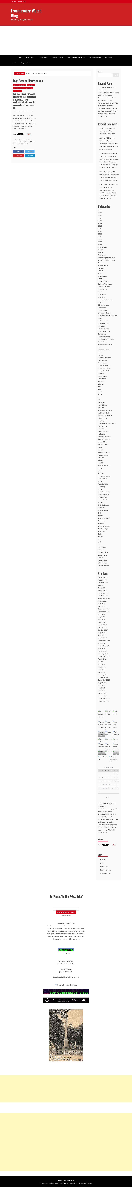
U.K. (20, 91)
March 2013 (102, 693)
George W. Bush (103, 371)
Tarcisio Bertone (103, 518)
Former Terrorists (20, 140)
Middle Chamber (57, 57)
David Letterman (104, 331)
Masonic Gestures (104, 437)
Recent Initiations (95, 57)
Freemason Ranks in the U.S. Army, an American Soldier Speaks (108, 164)
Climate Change (103, 305)
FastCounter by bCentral (66, 964)
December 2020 (103, 609)
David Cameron (103, 329)
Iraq (99, 389)
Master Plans (102, 442)
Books (100, 273)
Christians (101, 297)
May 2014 (101, 667)
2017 (100, 231)
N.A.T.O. (100, 463)
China (100, 292)
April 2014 (101, 669)
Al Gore (100, 250)
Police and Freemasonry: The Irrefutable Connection (107, 131)
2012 (15, 85)
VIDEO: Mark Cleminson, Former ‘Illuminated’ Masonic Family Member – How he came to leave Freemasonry (108, 143)
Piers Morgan (102, 479)
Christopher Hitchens (105, 300)
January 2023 (102, 580)
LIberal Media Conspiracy (106, 423)
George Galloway (104, 365)
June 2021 (101, 604)
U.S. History (102, 547)
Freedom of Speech (105, 358)
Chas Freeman (103, 289)
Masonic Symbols (104, 439)
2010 (100, 213)
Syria (99, 513)
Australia (101, 263)
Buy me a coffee (27, 63)
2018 (100, 234)
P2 (99, 471)
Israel (100, 394)
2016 (100, 229)
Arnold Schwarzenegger (106, 260)
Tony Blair (101, 531)
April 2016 (101, 643)
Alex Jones (101, 255)
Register (103, 859)
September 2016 (104, 641)
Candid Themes (86, 1183)
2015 (100, 226)
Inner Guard (30, 57)
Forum (15, 63)
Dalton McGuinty (104, 323)
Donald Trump (103, 342)
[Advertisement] (66, 40)
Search (100, 72)
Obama (100, 468)
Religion (100, 489)
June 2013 (101, 688)
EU (99, 347)
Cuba (100, 318)
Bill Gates (101, 271)
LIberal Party (102, 426)
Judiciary (101, 408)
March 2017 (102, 638)
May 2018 (101, 622)
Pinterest (18, 156)
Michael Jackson (103, 455)
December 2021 (103, 593)
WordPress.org (105, 873)
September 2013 (104, 680)
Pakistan (101, 473)
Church (100, 302)
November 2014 (103, 656)
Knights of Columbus (105, 416)
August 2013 (102, 683)
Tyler (20, 57)
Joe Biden (101, 402)
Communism (102, 308)
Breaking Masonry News (76, 57)
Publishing (101, 487)
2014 (100, 223)
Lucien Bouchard (103, 431)
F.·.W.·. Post (109, 57)
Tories (15, 91)
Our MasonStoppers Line (66, 923)
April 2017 (101, 635)
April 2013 (101, 690)
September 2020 (104, 612)
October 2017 (103, 630)
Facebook (19, 151)
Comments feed (105, 870)
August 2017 (102, 633)
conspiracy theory (104, 313)
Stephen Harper (103, 510)
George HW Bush (104, 368)
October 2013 (103, 677)
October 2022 (103, 583)
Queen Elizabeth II (25, 142)
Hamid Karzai (102, 376)
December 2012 (103, 698)
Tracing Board (43, 57)
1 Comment (24, 144)
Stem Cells (101, 508)
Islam (100, 392)
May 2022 (101, 585)
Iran (99, 387)
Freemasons (30, 85)
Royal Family (28, 88)
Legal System (102, 421)
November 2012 (103, 701)
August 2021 (102, 601)
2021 (100, 239)
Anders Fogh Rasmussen (106, 258)
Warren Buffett (103, 566)
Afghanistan (102, 247)
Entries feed (104, 866)
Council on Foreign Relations (107, 316)
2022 (100, 242)
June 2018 (101, 619)
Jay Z (100, 397)
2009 (100, 210)
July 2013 (101, 685)
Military (100, 460)
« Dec (108, 797)
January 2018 (102, 627)
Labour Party (102, 418)
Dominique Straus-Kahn (106, 339)
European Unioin (103, 350)
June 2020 (101, 614)
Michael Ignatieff (104, 452)
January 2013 (102, 696)
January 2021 (102, 606)
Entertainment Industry (106, 344)
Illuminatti (101, 381)
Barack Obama (103, 265)
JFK (99, 400)
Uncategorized (103, 552)
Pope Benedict (103, 484)
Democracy (102, 334)
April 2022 (101, 588)
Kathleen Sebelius (104, 413)
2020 (100, 236)
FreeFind (69, 915)
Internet (100, 384)
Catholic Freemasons (105, 284)
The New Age (103, 529)
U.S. (99, 544)
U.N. (99, 542)
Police (100, 481)
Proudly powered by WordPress (51, 1183)
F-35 (99, 352)
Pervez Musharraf (104, 476)
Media (100, 447)
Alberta (100, 252)
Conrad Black (102, 310)
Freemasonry (22, 85)
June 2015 (101, 648)
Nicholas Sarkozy (104, 465)
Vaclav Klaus (102, 555)
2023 (100, 244)
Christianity (102, 294)
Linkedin (30, 156)
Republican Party (18, 88)
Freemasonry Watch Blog (26, 13)
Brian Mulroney (103, 276)
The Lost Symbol (104, 526)
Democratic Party (104, 337)
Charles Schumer (104, 287)
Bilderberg (101, 268)
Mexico (100, 450)
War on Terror (103, 563)
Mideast (101, 458)
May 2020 (101, 617)
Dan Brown (102, 326)
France (100, 355)
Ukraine (100, 550)
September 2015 (104, 646)
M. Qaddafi (102, 434)
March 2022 (102, 590)
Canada (100, 279)
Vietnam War (102, 560)
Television (101, 521)
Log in (102, 863)
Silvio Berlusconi (103, 505)
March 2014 (102, 672)
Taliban (100, 516)
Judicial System (103, 405)
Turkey (100, 537)
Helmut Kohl (102, 379)
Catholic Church (103, 281)
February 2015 (103, 654)
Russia (100, 502)
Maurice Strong (103, 444)
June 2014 (101, 664)
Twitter (30, 151)
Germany (101, 373)
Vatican (100, 558)
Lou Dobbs (101, 429)
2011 (100, 215)
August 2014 (102, 659)
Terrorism (101, 523)
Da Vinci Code (103, 321)
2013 (100, 221)
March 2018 (102, 625)
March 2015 (102, 651)
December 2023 (103, 577)
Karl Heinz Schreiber (105, 410)
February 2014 (103, 675)
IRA (26, 140)
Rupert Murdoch (103, 500)
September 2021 (104, 598)
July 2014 (101, 662)
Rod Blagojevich (103, 495)
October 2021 (103, 596)
